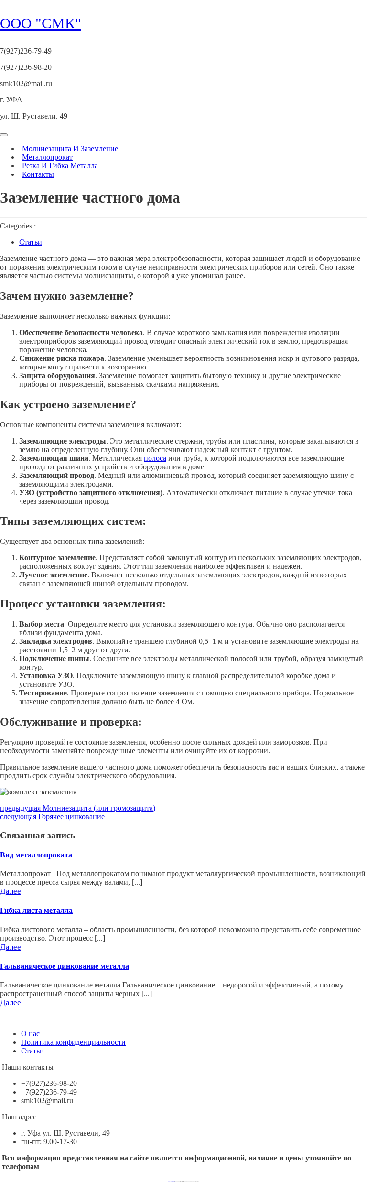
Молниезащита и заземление (70, 148)
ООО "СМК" (40, 23)
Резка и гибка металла (60, 166)
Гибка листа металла (36, 910)
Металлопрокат (47, 157)
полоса (155, 458)
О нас (30, 1034)
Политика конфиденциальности (73, 1042)
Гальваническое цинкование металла (64, 966)
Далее (10, 891)
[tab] (4, 134)
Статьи (30, 242)
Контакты (38, 174)
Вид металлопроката (36, 855)
